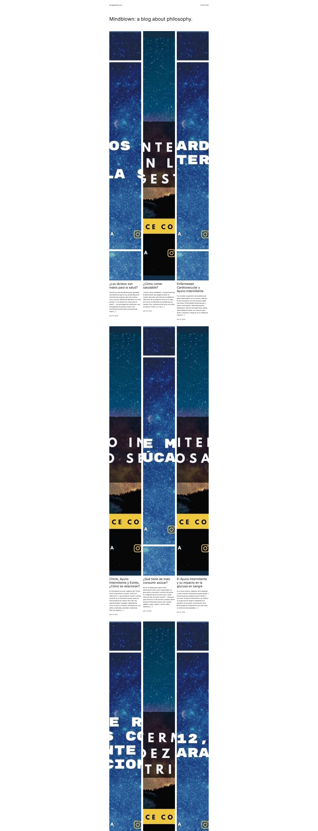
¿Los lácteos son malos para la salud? (123, 285)
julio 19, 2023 (181, 319)
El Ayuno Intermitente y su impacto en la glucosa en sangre (192, 582)
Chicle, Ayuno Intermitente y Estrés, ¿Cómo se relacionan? (124, 582)
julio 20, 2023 (113, 316)
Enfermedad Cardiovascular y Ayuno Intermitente (190, 287)
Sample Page (204, 5)
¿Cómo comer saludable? (152, 285)
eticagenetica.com (115, 5)
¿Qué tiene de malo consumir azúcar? (156, 580)
